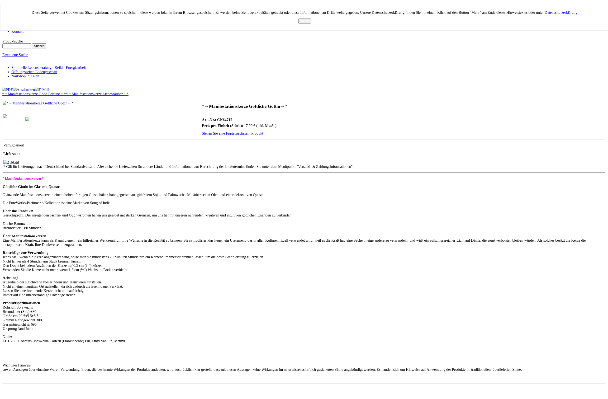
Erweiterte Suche (15, 55)
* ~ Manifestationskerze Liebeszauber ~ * (97, 94)
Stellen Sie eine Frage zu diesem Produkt (232, 133)
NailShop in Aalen (25, 76)
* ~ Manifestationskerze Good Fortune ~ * (34, 94)
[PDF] (7, 88)
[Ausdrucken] (24, 88)
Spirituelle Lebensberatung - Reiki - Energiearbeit (48, 68)
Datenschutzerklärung (561, 12)
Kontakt (17, 31)
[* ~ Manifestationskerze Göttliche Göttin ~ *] (38, 103)
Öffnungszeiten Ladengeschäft (34, 72)
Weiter (304, 21)
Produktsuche (12, 41)
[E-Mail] (42, 88)
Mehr (304, 25)
